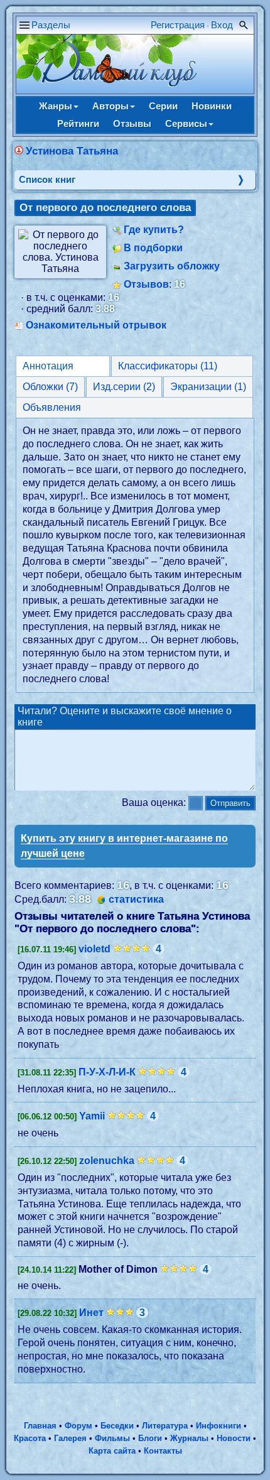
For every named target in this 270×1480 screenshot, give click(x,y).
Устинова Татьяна (72, 151)
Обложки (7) (50, 386)
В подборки (153, 247)
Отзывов (146, 284)
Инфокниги (218, 1425)
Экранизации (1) (208, 386)
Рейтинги (78, 123)
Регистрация (178, 24)
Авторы (110, 106)
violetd (94, 949)
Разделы (50, 24)
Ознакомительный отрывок (96, 325)
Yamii (92, 1116)
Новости (234, 1438)
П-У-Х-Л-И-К (107, 1072)
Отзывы (132, 123)
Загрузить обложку (172, 266)
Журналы (189, 1438)
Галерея (70, 1438)
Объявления (52, 407)
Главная (40, 1425)
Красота (30, 1438)
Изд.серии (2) (124, 386)
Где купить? (154, 229)
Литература (165, 1425)
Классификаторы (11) (167, 366)
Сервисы (186, 123)
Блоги (150, 1438)
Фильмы (112, 1438)
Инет (91, 1312)
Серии (163, 106)
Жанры (55, 106)
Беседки (117, 1425)
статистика (136, 899)
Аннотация (48, 366)
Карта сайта (112, 1451)
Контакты (163, 1451)
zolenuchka (106, 1160)
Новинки (212, 106)
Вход (222, 24)
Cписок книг (47, 179)
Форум (78, 1425)
